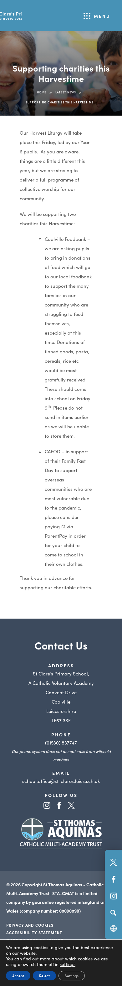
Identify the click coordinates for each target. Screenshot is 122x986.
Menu (102, 16)
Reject (44, 975)
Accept (18, 975)
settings (67, 964)
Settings (72, 975)
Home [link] (41, 92)
